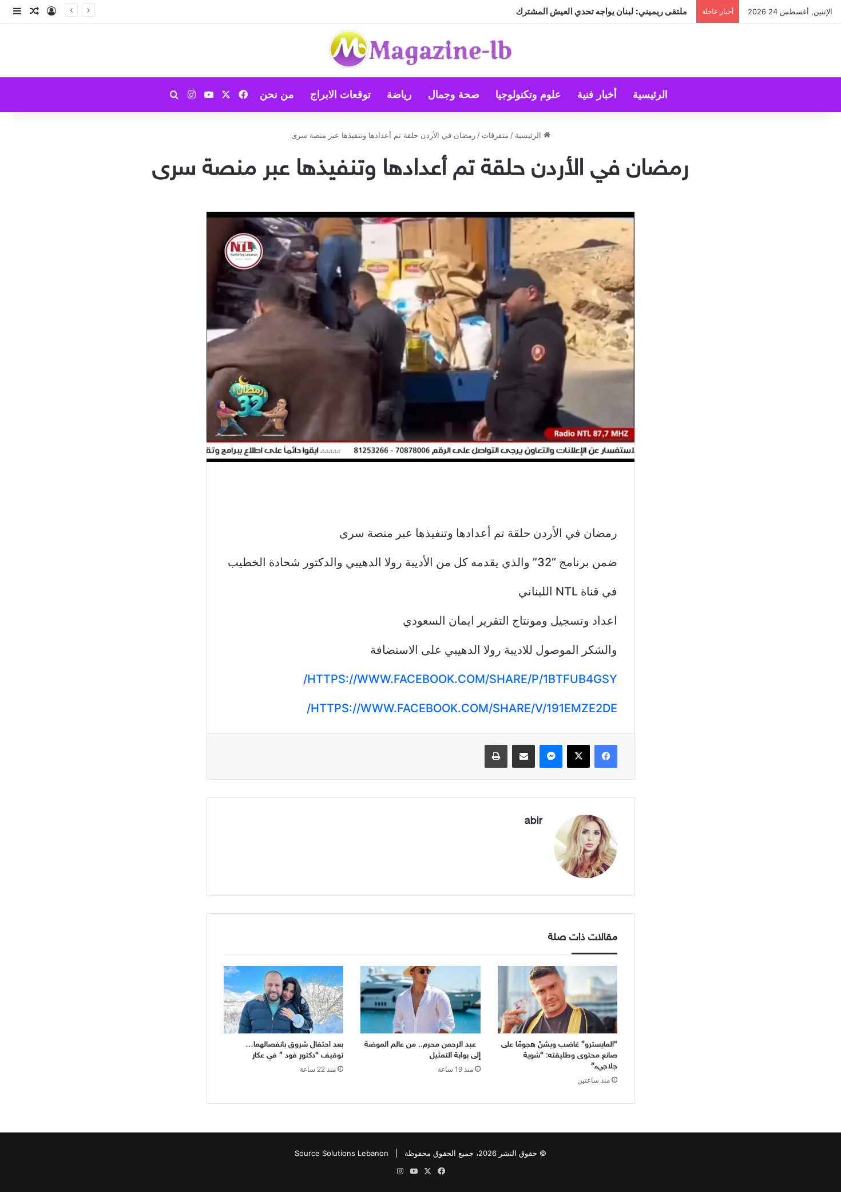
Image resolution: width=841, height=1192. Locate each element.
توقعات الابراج (340, 94)
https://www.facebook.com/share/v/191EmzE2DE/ (462, 708)
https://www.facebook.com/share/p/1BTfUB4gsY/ (460, 679)
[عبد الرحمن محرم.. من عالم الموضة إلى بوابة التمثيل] (420, 999)
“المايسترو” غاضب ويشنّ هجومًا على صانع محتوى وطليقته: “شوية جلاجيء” (559, 1055)
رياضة (399, 94)
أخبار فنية (597, 94)
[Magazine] (421, 50)
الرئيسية (650, 94)
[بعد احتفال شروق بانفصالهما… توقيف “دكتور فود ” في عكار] (283, 999)
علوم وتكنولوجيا (528, 94)
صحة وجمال (453, 94)
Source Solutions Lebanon (341, 1153)
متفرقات (495, 135)
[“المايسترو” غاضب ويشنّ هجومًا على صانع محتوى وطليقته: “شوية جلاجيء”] (557, 999)
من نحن (277, 94)
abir (533, 821)
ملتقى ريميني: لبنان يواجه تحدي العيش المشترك (603, 11)
